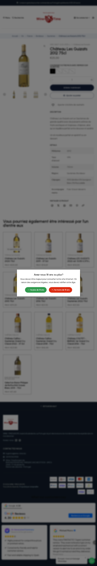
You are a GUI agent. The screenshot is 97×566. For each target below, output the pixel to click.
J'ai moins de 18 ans (61, 290)
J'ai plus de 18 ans (36, 290)
